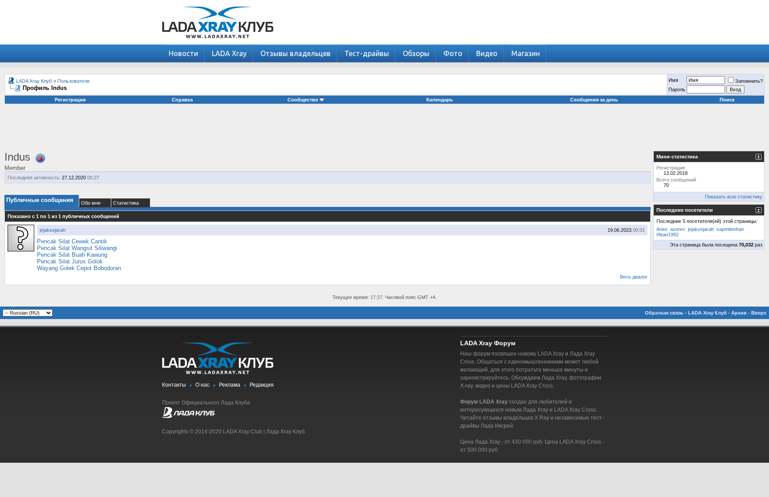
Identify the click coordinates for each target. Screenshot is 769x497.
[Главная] (217, 42)
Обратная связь (664, 312)
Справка (182, 99)
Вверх (758, 312)
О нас (202, 385)
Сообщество (302, 99)
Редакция (262, 385)
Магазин (525, 53)
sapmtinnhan (730, 229)
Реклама (229, 385)
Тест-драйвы (366, 53)
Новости (183, 53)
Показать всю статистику (733, 196)
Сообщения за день (594, 99)
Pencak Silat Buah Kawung (72, 254)
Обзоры (416, 53)
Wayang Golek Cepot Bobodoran (79, 268)
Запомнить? (749, 81)
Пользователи (73, 81)
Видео (487, 53)
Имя (673, 80)
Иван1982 (667, 234)
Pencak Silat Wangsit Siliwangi (77, 248)
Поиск (727, 99)
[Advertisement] (384, 131)
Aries (662, 229)
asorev (677, 229)
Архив (739, 312)
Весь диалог (634, 276)
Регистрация (70, 99)
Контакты (174, 385)
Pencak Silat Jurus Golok (70, 261)
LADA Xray (229, 53)
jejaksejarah (52, 230)
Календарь (439, 99)
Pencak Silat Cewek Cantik (72, 241)
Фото (452, 53)
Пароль (676, 89)
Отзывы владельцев (295, 53)
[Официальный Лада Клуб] (188, 416)
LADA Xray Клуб (34, 81)
